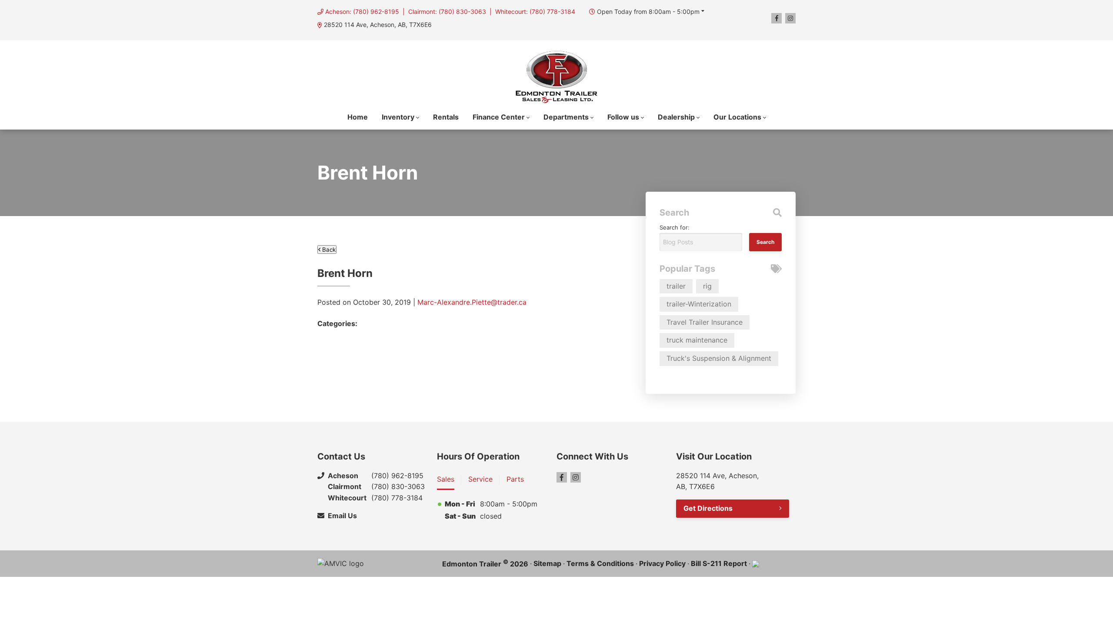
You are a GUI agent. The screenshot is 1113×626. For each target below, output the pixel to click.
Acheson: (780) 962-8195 (362, 11)
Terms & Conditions (600, 563)
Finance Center (499, 117)
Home (357, 117)
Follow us (623, 117)
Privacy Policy (662, 563)
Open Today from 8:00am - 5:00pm (648, 11)
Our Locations (737, 117)
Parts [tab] (515, 479)
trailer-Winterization (698, 304)
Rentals (446, 117)
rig (707, 286)
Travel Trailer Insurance (704, 322)
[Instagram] (790, 18)
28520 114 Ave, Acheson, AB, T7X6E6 (378, 24)
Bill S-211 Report (719, 563)
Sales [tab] (445, 479)
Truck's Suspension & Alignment (718, 358)
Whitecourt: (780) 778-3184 (535, 11)
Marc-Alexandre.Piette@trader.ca (472, 302)
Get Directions (708, 508)
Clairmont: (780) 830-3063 (447, 11)
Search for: (675, 227)
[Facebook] (776, 18)
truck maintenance (696, 340)
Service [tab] (480, 479)
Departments (566, 117)
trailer (676, 286)
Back (328, 249)
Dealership (676, 117)
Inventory (398, 117)
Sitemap (547, 563)
